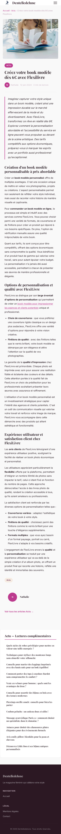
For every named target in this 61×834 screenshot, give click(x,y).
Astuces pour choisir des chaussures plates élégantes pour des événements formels (27, 729)
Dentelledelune (23, 3)
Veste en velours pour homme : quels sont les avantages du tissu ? (28, 685)
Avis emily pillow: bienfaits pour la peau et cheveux (27, 738)
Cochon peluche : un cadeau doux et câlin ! (27, 711)
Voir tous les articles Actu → (19, 611)
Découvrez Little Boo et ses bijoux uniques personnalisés (27, 748)
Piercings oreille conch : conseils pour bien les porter (29, 703)
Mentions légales (10, 811)
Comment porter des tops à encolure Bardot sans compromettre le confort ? (28, 675)
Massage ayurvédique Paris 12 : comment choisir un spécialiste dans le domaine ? (30, 719)
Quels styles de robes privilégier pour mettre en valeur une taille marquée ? (30, 647)
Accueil (6, 10)
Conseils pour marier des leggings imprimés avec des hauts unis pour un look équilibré (28, 666)
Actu (13, 10)
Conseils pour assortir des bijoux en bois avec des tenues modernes (29, 694)
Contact (6, 816)
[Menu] (55, 3)
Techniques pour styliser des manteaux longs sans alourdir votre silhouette (28, 656)
